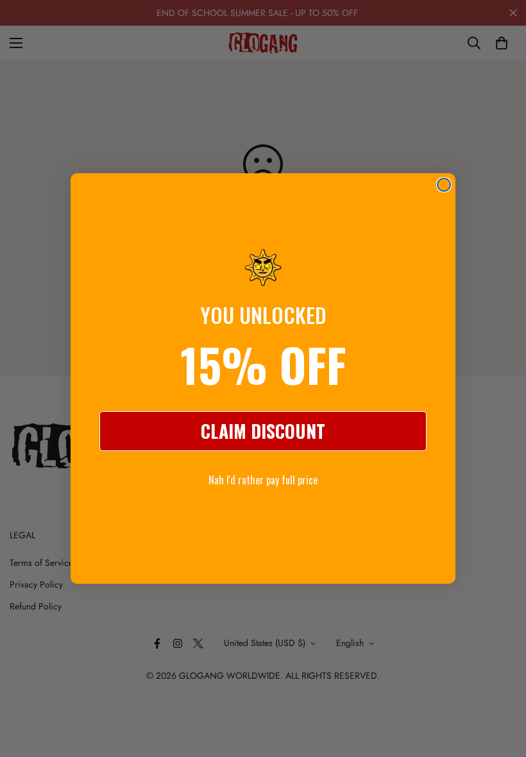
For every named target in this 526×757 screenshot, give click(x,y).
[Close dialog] (443, 184)
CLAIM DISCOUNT (263, 431)
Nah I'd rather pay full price (263, 480)
